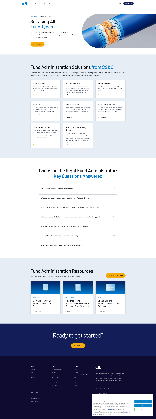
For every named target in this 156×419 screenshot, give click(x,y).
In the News (76, 382)
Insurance (54, 380)
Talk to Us (39, 44)
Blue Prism (33, 382)
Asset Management (57, 369)
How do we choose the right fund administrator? (57, 188)
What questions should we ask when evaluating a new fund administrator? (65, 198)
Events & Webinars (35, 398)
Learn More (38, 94)
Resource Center (34, 401)
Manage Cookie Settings (143, 409)
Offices (75, 385)
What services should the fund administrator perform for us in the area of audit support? (70, 217)
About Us (76, 369)
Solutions (33, 16)
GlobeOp (32, 369)
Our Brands (33, 3)
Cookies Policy (109, 409)
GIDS (31, 372)
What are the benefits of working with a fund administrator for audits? (64, 226)
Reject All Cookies (143, 405)
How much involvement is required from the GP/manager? (60, 236)
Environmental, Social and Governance (83, 374)
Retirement (55, 385)
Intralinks (32, 377)
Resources (51, 3)
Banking (54, 372)
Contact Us (128, 3)
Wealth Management (57, 388)
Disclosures (76, 388)
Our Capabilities (43, 3)
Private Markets (56, 382)
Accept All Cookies (143, 401)
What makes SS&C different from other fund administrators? (61, 245)
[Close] (150, 397)
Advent (32, 374)
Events (75, 377)
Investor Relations (78, 380)
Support (32, 403)
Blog (31, 395)
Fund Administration (45, 16)
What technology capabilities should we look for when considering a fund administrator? (70, 207)
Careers (76, 372)
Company (59, 3)
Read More (102, 311)
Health (32, 380)
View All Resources (117, 275)
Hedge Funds (55, 377)
